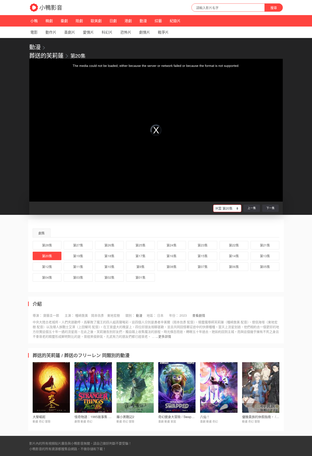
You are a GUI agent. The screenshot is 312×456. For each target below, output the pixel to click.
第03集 (78, 277)
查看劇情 (198, 315)
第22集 (234, 245)
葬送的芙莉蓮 (46, 55)
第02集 (109, 277)
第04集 (47, 277)
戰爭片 (163, 32)
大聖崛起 (39, 416)
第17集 (140, 256)
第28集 (47, 245)
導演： (37, 315)
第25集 (140, 245)
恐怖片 (125, 32)
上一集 (252, 208)
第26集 (109, 245)
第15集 (203, 256)
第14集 (234, 256)
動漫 (143, 20)
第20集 (47, 256)
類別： (130, 315)
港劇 (128, 20)
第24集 (172, 245)
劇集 (41, 233)
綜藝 (158, 20)
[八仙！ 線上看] (218, 387)
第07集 (203, 266)
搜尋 (273, 7)
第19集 (78, 256)
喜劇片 (69, 32)
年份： (174, 315)
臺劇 (64, 20)
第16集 (172, 256)
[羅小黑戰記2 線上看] (135, 387)
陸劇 (79, 20)
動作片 (50, 32)
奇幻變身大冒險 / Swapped (177, 416)
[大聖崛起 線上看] (51, 387)
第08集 (172, 266)
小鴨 (34, 20)
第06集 (234, 266)
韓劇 (49, 20)
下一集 (270, 208)
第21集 (265, 245)
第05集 (265, 266)
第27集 (78, 245)
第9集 (140, 266)
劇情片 (144, 32)
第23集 (203, 245)
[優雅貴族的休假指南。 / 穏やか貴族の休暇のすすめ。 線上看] (260, 387)
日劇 (113, 20)
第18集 (109, 256)
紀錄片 (175, 20)
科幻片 (107, 32)
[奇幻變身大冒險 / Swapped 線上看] (177, 387)
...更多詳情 (163, 336)
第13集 (265, 256)
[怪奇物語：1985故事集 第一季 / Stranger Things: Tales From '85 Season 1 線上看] (93, 387)
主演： (69, 315)
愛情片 (88, 32)
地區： (151, 315)
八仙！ (205, 416)
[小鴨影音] (46, 7)
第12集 (47, 266)
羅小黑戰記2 (125, 416)
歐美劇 (96, 20)
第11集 (78, 266)
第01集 (140, 277)
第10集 (109, 266)
